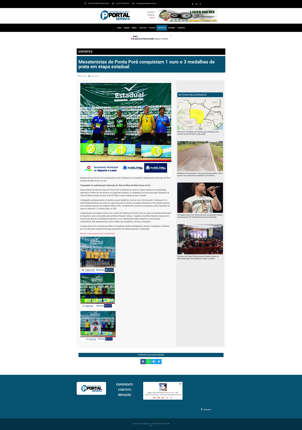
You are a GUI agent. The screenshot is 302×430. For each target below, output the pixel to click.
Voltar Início (207, 410)
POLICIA (152, 28)
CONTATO (181, 28)
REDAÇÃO (124, 395)
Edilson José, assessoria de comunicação (97, 233)
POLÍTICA (143, 28)
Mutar (152, 18)
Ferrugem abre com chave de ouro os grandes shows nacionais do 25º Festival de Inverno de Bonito (199, 216)
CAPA (119, 28)
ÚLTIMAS (171, 28)
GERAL (134, 28)
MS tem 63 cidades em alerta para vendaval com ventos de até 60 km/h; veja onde (198, 133)
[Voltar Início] (201, 409)
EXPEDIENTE (124, 384)
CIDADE (126, 28)
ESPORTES (161, 28)
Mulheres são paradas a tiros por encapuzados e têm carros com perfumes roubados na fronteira (199, 174)
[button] (143, 361)
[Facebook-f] (192, 4)
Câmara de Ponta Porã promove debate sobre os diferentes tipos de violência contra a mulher (198, 257)
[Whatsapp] (200, 4)
